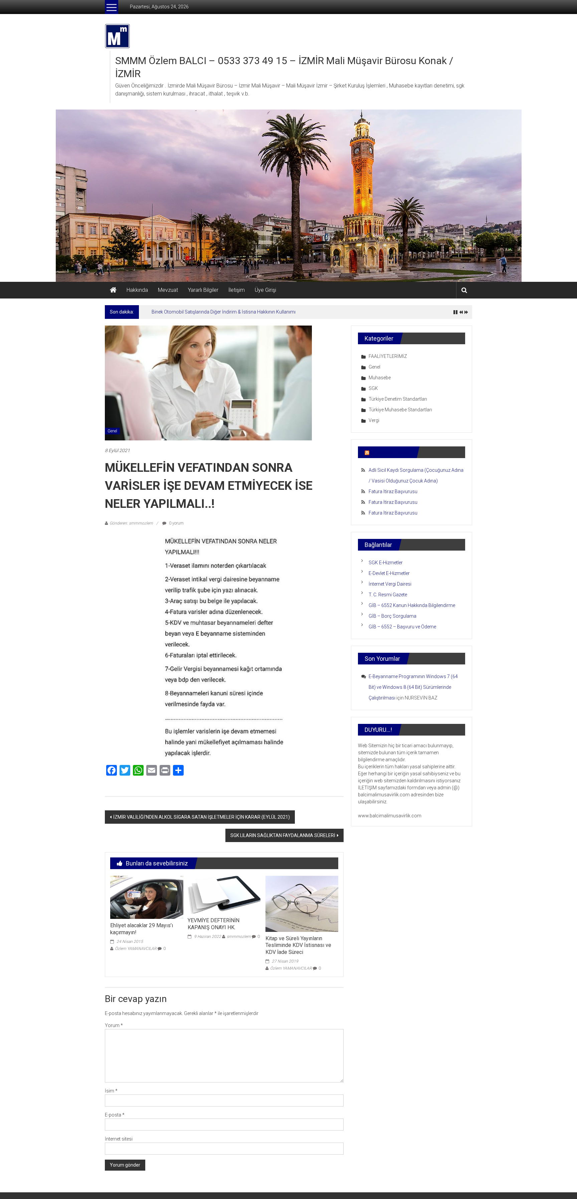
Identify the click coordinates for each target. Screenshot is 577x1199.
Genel (112, 431)
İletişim (236, 290)
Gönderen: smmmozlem (131, 523)
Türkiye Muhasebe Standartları (400, 409)
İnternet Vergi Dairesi (390, 584)
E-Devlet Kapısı (390, 452)
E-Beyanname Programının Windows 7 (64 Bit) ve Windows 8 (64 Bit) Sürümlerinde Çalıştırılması (413, 687)
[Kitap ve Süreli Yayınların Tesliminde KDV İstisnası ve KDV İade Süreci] (301, 903)
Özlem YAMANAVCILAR (136, 948)
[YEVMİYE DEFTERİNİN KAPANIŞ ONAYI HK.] (224, 894)
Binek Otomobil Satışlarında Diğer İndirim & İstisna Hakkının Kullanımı (224, 312)
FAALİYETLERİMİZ (388, 356)
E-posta (115, 1115)
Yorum (114, 1025)
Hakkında (137, 290)
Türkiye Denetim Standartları (398, 399)
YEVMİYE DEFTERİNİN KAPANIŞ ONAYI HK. (213, 924)
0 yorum (176, 523)
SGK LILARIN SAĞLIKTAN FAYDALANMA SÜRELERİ (282, 835)
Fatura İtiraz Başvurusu (393, 491)
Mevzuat (168, 290)
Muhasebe (380, 377)
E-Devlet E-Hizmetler (389, 573)
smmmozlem (239, 936)
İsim (111, 1090)
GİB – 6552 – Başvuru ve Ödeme (402, 626)
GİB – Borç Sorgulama (392, 616)
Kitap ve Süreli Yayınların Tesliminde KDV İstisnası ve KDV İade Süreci (298, 945)
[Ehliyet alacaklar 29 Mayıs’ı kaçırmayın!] (146, 897)
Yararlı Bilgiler (203, 290)
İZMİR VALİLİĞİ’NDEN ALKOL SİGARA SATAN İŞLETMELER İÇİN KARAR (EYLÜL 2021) (201, 817)
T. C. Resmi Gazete (388, 594)
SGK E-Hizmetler (386, 562)
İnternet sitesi (119, 1139)
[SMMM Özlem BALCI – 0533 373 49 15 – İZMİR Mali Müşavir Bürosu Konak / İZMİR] (113, 290)
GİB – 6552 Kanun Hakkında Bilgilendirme (412, 605)
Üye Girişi (265, 290)
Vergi (374, 420)
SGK (373, 388)
